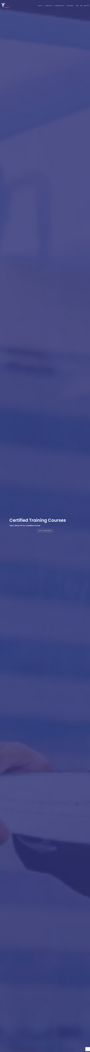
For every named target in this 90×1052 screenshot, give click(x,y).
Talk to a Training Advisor (45, 530)
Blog (81, 5)
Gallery (85, 5)
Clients (77, 5)
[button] (88, 5)
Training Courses (48, 5)
